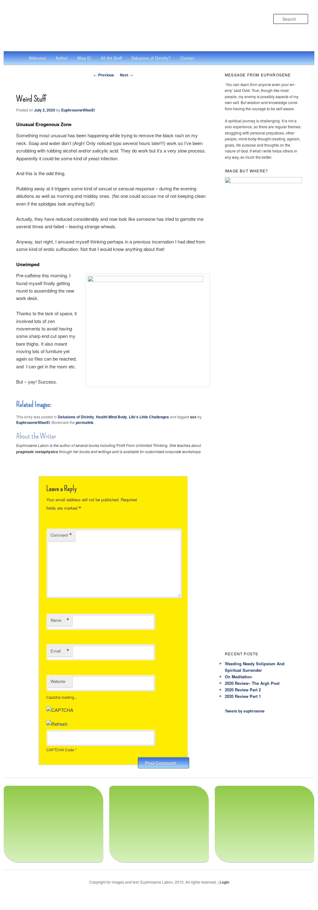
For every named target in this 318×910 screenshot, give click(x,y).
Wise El (84, 58)
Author (61, 58)
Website (58, 681)
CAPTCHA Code (60, 749)
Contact (187, 58)
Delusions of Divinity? (150, 58)
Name (60, 620)
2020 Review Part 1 (243, 696)
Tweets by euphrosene (245, 711)
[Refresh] (56, 724)
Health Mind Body (111, 417)
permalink (84, 422)
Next (126, 75)
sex (193, 417)
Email (60, 651)
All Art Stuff (111, 58)
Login (224, 882)
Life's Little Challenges (149, 417)
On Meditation (238, 677)
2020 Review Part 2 (243, 690)
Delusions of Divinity (76, 417)
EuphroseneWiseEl (78, 110)
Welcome (37, 58)
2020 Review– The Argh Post (252, 683)
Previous (103, 75)
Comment (61, 535)
